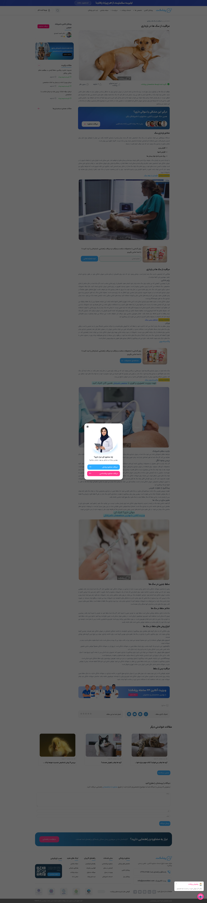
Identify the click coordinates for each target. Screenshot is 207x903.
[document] (103, 451)
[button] (88, 427)
